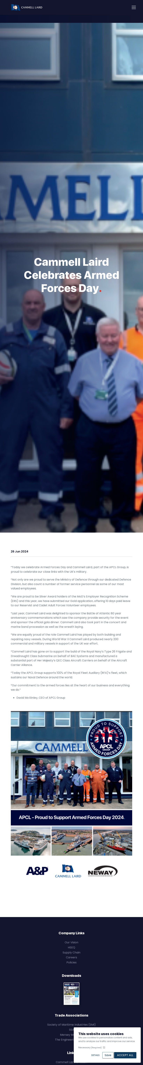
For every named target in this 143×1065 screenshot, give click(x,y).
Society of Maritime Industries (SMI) (71, 1025)
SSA (71, 1030)
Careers (71, 957)
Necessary (90, 1047)
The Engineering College (71, 1040)
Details (95, 1055)
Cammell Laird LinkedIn (71, 1062)
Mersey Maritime (71, 1035)
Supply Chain (71, 953)
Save (108, 1055)
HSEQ (71, 947)
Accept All (125, 1055)
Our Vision (71, 942)
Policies (71, 962)
